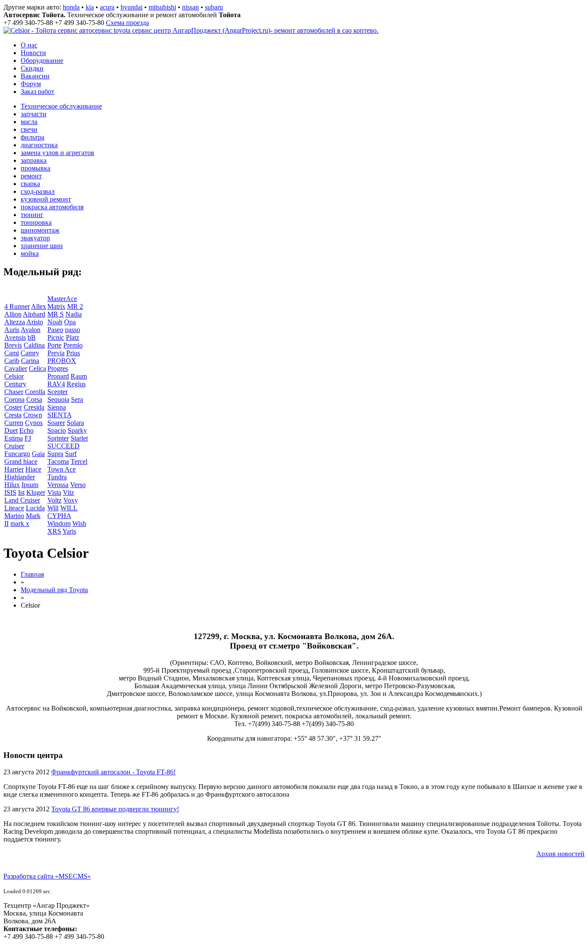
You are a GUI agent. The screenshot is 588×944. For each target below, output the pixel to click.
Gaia (38, 453)
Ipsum (30, 484)
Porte (54, 345)
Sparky (77, 430)
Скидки (32, 68)
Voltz (54, 500)
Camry (30, 353)
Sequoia (58, 399)
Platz (72, 337)
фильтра (32, 137)
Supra (55, 453)
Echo (26, 430)
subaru (214, 7)
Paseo (55, 329)
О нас (29, 45)
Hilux (12, 484)
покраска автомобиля (52, 207)
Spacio (56, 430)
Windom (59, 523)
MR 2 (75, 306)
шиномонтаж (40, 230)
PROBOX (61, 360)
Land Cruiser (22, 500)
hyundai (131, 7)
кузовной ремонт (46, 199)
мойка (30, 253)
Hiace (33, 469)
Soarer (56, 422)
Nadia (73, 314)
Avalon (30, 329)
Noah (54, 322)
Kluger (35, 492)
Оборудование (42, 60)
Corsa (34, 399)
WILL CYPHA (62, 511)
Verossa (57, 484)
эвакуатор (35, 238)
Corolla (35, 391)
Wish (79, 523)
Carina (30, 360)
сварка (30, 183)
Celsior (14, 376)
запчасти (33, 114)
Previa (56, 353)
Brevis (13, 345)
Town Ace (61, 469)
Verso (78, 484)
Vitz (68, 492)
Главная (32, 574)
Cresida (34, 407)
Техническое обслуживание (61, 106)
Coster (13, 407)
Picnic (55, 337)
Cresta (13, 415)
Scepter (57, 391)
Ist (21, 492)
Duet (11, 430)
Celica (37, 368)
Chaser (13, 391)
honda (71, 7)
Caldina (34, 345)
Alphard (34, 314)
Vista (54, 492)
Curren (13, 422)
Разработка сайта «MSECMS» (47, 876)
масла (29, 121)
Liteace (14, 508)
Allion (13, 314)
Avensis (15, 337)
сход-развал (38, 191)
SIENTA (59, 415)
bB (32, 337)
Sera (77, 399)
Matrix (56, 306)
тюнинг (32, 214)
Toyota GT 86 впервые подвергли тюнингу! (115, 809)
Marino (14, 515)
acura (107, 7)
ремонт (31, 176)
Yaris (69, 531)
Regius (76, 384)
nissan (190, 7)
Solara (75, 422)
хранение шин (42, 245)
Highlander (19, 477)
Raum (79, 376)
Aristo (34, 322)
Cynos (34, 422)
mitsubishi (162, 7)
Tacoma (58, 461)
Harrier (14, 469)
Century (15, 384)
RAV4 (56, 384)
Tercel (79, 461)
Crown (32, 415)
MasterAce (62, 298)
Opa (70, 322)
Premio (73, 345)
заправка (33, 160)
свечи (29, 129)
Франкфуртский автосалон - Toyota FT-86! (113, 772)
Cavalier (15, 368)
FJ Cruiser (17, 442)
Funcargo (17, 453)
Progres (57, 368)
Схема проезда (127, 22)
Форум (31, 83)
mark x (19, 523)
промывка (35, 168)
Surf (71, 453)
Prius (73, 353)
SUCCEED (63, 446)
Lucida (35, 508)
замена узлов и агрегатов (57, 152)
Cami (11, 353)
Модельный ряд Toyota (54, 589)
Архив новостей (560, 853)
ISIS (10, 492)
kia (90, 7)
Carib (11, 360)
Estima (13, 438)
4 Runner (17, 306)
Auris (11, 329)
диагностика (39, 145)
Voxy (70, 500)
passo (72, 329)
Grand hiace (20, 461)
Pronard (58, 376)
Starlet (79, 438)
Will (53, 508)
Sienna (56, 407)
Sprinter (58, 438)
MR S (55, 314)
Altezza (14, 322)
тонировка (36, 222)
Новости (33, 52)
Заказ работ (37, 91)
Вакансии (35, 76)
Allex (38, 306)
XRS (54, 531)
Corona (14, 399)
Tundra (57, 477)
